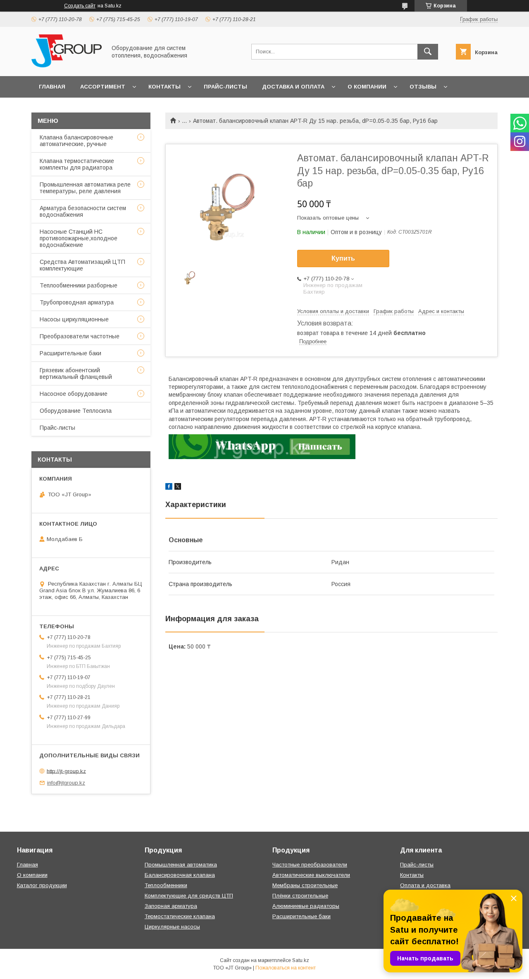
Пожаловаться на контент (285, 968)
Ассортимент (102, 87)
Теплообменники (166, 885)
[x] (177, 487)
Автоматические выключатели (311, 875)
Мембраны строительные (305, 885)
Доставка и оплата (293, 87)
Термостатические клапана (180, 916)
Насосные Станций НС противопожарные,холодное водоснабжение (78, 238)
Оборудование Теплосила (76, 410)
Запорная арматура (171, 906)
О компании (367, 87)
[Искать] (427, 52)
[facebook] (168, 487)
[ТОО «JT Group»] (66, 65)
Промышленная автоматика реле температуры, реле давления (85, 187)
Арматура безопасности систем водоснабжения (83, 211)
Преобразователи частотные (79, 336)
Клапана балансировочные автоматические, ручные (76, 140)
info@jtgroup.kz (66, 783)
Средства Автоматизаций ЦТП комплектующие (82, 265)
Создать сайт (79, 6)
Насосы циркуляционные (74, 319)
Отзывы (423, 87)
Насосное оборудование (73, 393)
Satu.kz (300, 960)
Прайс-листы (225, 87)
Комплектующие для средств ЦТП (189, 896)
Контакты (164, 87)
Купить (343, 258)
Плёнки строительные (300, 896)
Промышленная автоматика (181, 865)
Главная (52, 87)
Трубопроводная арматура (77, 302)
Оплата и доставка (425, 885)
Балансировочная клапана (180, 875)
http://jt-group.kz (66, 771)
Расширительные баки (70, 353)
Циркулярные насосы (172, 927)
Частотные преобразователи (309, 865)
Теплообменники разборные (78, 285)
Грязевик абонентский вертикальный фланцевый (76, 373)
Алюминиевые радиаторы (305, 906)
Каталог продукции (42, 885)
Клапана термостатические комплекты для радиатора (77, 164)
